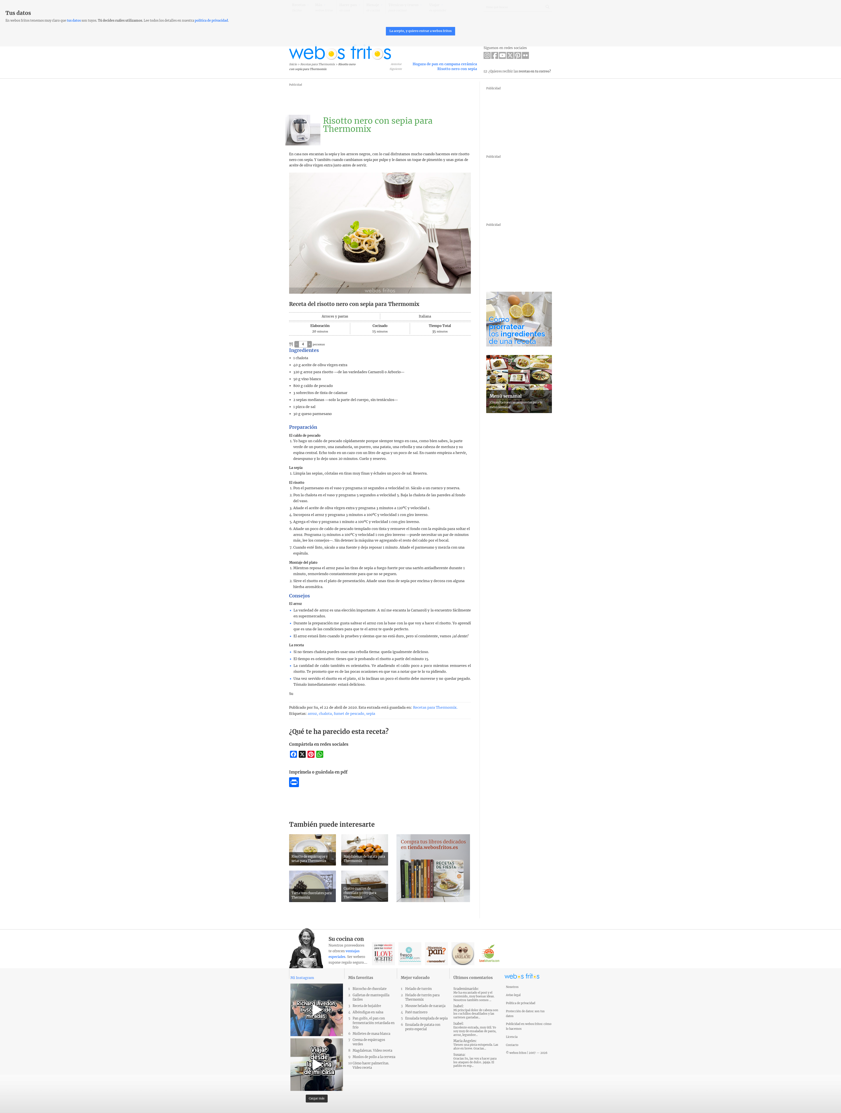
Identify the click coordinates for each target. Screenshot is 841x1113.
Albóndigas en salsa (368, 1012)
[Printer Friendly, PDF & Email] (294, 786)
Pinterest (517, 55)
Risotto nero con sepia (457, 69)
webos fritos (340, 52)
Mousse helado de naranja (425, 1006)
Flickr (525, 55)
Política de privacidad (520, 1003)
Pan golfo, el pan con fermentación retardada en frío (374, 1022)
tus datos (74, 21)
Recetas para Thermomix (317, 64)
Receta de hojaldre (367, 1006)
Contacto (512, 1045)
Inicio (293, 64)
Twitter (510, 55)
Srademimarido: (474, 994)
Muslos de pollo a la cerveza (374, 1057)
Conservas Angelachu (462, 953)
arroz (312, 713)
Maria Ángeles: (475, 1044)
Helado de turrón (418, 989)
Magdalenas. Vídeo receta (372, 1051)
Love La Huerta (489, 953)
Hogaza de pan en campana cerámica (445, 64)
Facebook (494, 55)
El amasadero (436, 953)
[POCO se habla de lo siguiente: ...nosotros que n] (316, 1010)
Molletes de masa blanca (371, 1034)
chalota (325, 713)
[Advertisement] (369, 97)
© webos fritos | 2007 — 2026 (527, 1053)
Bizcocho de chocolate (370, 989)
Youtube (502, 55)
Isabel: (475, 1011)
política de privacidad (211, 21)
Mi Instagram (302, 977)
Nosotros (512, 987)
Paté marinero (416, 1012)
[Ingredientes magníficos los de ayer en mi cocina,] (316, 1064)
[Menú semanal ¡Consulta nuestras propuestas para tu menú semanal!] (519, 412)
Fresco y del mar (409, 953)
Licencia (512, 1037)
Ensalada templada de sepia (426, 1018)
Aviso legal (513, 995)
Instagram (487, 55)
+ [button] (309, 344)
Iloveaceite (383, 953)
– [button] (296, 344)
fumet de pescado (349, 713)
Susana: (474, 1060)
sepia (370, 713)
